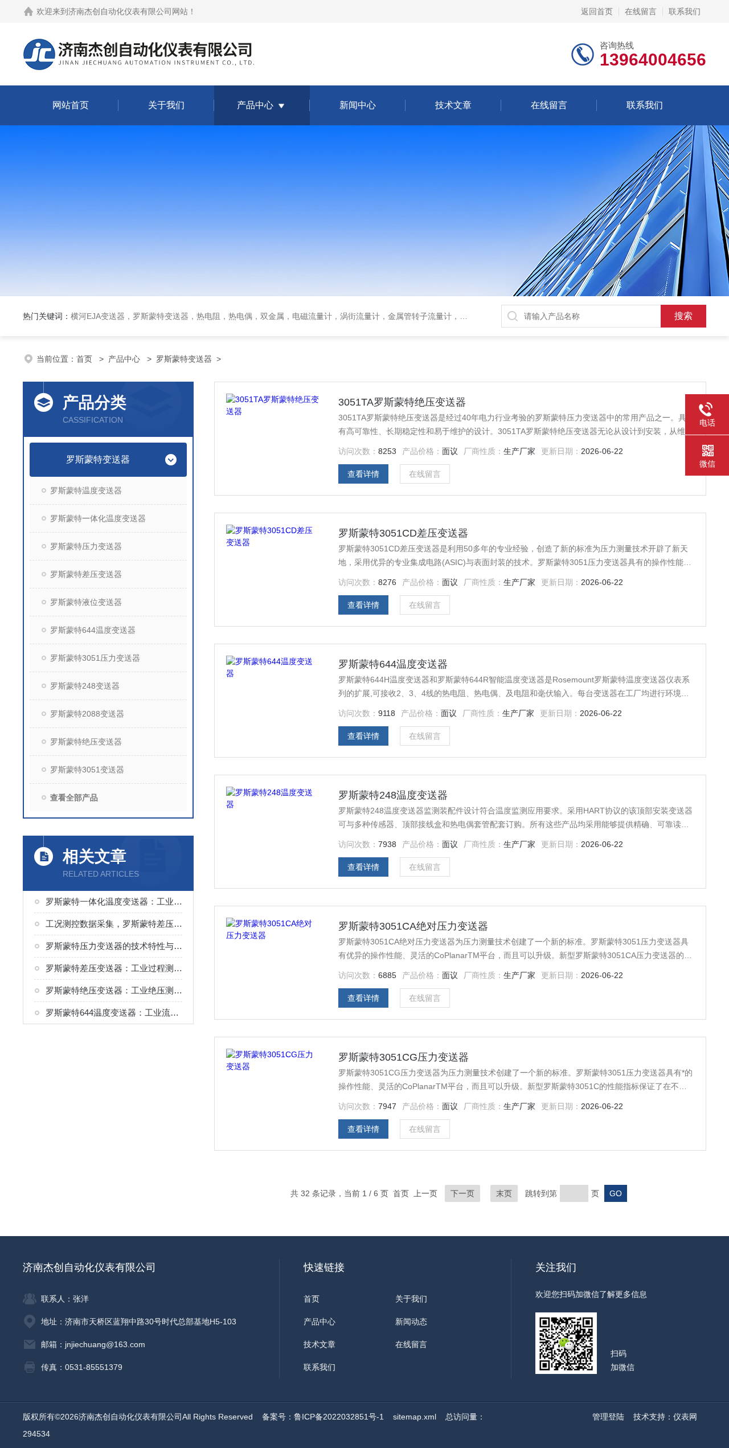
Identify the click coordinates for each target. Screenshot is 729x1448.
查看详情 (363, 473)
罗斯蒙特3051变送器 (87, 769)
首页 (85, 358)
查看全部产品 (74, 797)
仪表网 (685, 1416)
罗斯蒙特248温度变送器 (393, 795)
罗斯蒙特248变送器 (85, 685)
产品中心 (255, 105)
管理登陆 (608, 1416)
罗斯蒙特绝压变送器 (86, 741)
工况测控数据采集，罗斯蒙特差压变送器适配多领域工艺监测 (115, 923)
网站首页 (70, 105)
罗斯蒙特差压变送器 (86, 574)
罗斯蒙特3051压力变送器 (95, 657)
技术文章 (453, 105)
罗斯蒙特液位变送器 (86, 602)
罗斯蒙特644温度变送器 (93, 630)
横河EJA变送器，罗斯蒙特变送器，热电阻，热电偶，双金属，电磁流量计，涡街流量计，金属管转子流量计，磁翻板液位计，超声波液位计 (317, 316)
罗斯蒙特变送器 (184, 358)
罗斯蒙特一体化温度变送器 (98, 518)
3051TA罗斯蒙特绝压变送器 (402, 402)
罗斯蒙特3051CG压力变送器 (403, 1057)
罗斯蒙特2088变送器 (87, 713)
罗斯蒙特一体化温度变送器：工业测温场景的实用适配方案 (115, 901)
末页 (504, 1193)
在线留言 (641, 11)
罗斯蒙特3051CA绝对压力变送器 (413, 926)
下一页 (462, 1193)
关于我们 (166, 105)
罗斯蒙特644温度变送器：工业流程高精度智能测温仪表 (115, 1012)
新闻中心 (357, 105)
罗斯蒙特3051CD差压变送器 (403, 533)
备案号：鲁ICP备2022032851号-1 (323, 1416)
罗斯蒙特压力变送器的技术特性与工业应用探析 (115, 946)
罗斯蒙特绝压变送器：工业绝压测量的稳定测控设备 (115, 990)
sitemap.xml (414, 1416)
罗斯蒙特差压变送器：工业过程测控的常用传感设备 (115, 968)
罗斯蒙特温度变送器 (86, 490)
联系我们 (685, 11)
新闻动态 (411, 1321)
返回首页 (597, 11)
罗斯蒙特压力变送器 (86, 546)
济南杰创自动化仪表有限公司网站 (128, 11)
